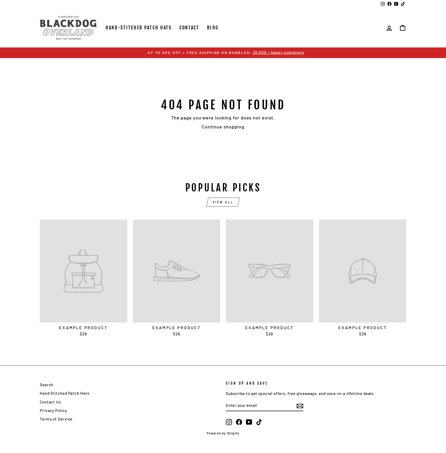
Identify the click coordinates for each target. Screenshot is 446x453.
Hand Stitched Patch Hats (64, 393)
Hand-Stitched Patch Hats (139, 27)
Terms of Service (56, 419)
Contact (189, 27)
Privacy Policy (53, 410)
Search (46, 384)
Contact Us (50, 402)
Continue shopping (223, 127)
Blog (213, 27)
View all (223, 202)
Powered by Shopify (223, 433)
